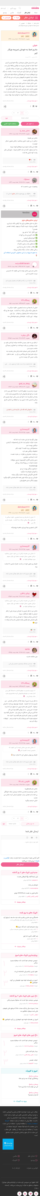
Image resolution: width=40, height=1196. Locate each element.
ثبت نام (3, 8)
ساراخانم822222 (29, 966)
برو (7, 118)
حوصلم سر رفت (33, 885)
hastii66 (31, 1063)
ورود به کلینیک (21, 1101)
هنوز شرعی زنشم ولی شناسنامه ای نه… (25, 972)
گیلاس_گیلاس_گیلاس (32, 896)
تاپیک (17, 17)
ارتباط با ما (16, 1168)
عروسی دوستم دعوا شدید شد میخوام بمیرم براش (23, 962)
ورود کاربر (13, 8)
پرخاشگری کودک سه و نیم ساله (28, 1078)
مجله (35, 12)
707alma (31, 975)
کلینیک (19, 12)
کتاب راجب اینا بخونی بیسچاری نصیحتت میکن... (22, 929)
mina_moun (30, 986)
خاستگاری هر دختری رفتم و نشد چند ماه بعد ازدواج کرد (20, 917)
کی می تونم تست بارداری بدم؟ (28, 1086)
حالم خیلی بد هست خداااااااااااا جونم (26, 893)
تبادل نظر (27, 12)
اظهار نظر (29, 124)
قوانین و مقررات (32, 1168)
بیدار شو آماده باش (31, 1051)
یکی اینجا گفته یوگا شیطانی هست (27, 876)
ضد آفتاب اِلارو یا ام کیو (30, 936)
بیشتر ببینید (20, 902)
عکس (12, 12)
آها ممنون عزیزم (31, 939)
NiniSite (26, 212)
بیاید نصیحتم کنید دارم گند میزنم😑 (27, 927)
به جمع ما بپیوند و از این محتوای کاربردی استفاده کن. (20, 252)
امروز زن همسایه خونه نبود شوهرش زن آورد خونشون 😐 (23, 981)
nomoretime (34, 888)
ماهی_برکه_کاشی (29, 1055)
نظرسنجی (7, 17)
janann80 (35, 880)
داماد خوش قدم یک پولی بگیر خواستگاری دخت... (22, 920)
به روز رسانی (30, 823)
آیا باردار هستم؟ (33, 1095)
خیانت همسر (33, 1060)
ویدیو (5, 12)
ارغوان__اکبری (34, 1015)
